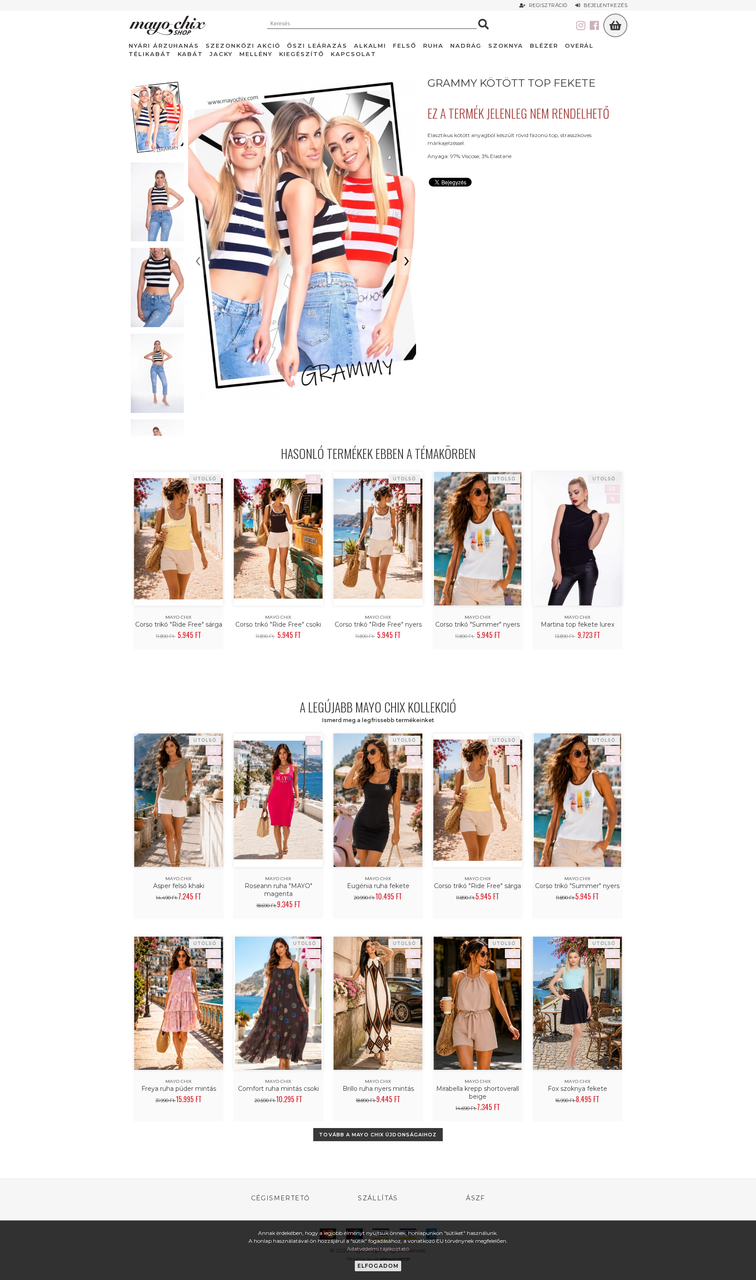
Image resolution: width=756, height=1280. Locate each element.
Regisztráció (547, 5)
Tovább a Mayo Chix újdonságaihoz (378, 1135)
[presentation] (198, 262)
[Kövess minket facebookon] (594, 26)
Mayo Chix (178, 617)
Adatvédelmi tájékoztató (378, 1248)
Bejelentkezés (604, 5)
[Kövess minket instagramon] (580, 26)
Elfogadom (378, 1265)
